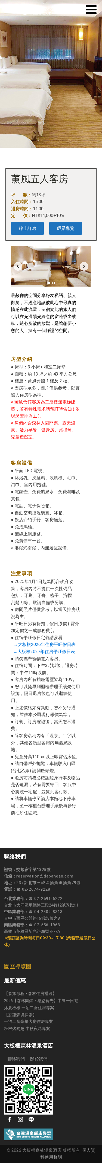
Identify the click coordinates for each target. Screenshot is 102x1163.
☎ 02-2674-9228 (33, 889)
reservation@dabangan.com (44, 876)
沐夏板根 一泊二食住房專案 (29, 1007)
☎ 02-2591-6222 (46, 898)
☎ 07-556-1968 (44, 924)
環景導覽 (65, 228)
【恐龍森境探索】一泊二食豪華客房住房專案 (28, 1018)
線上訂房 (27, 228)
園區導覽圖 (17, 966)
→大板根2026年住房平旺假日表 (45, 644)
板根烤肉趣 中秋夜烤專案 (27, 1028)
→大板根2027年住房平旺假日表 (43, 651)
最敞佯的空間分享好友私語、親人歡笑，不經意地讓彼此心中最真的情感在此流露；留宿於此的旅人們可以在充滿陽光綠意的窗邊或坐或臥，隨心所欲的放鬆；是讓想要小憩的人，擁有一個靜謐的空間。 (43, 313)
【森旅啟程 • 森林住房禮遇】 (30, 993)
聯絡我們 (14, 1058)
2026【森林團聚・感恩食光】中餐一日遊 (41, 1000)
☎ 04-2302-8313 (46, 911)
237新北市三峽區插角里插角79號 (48, 882)
